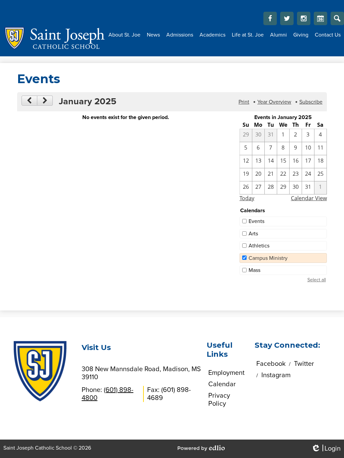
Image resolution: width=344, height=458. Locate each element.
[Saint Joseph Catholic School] (52, 38)
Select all (316, 280)
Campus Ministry (268, 258)
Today (247, 198)
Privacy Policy (219, 400)
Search (337, 18)
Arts (253, 233)
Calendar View (309, 198)
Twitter (287, 18)
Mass (254, 270)
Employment (226, 373)
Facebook (270, 18)
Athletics (259, 245)
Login (326, 449)
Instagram (303, 18)
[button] (124, 35)
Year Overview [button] (274, 102)
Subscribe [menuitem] (310, 102)
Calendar (320, 18)
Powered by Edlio (201, 448)
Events (256, 221)
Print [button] (244, 102)
